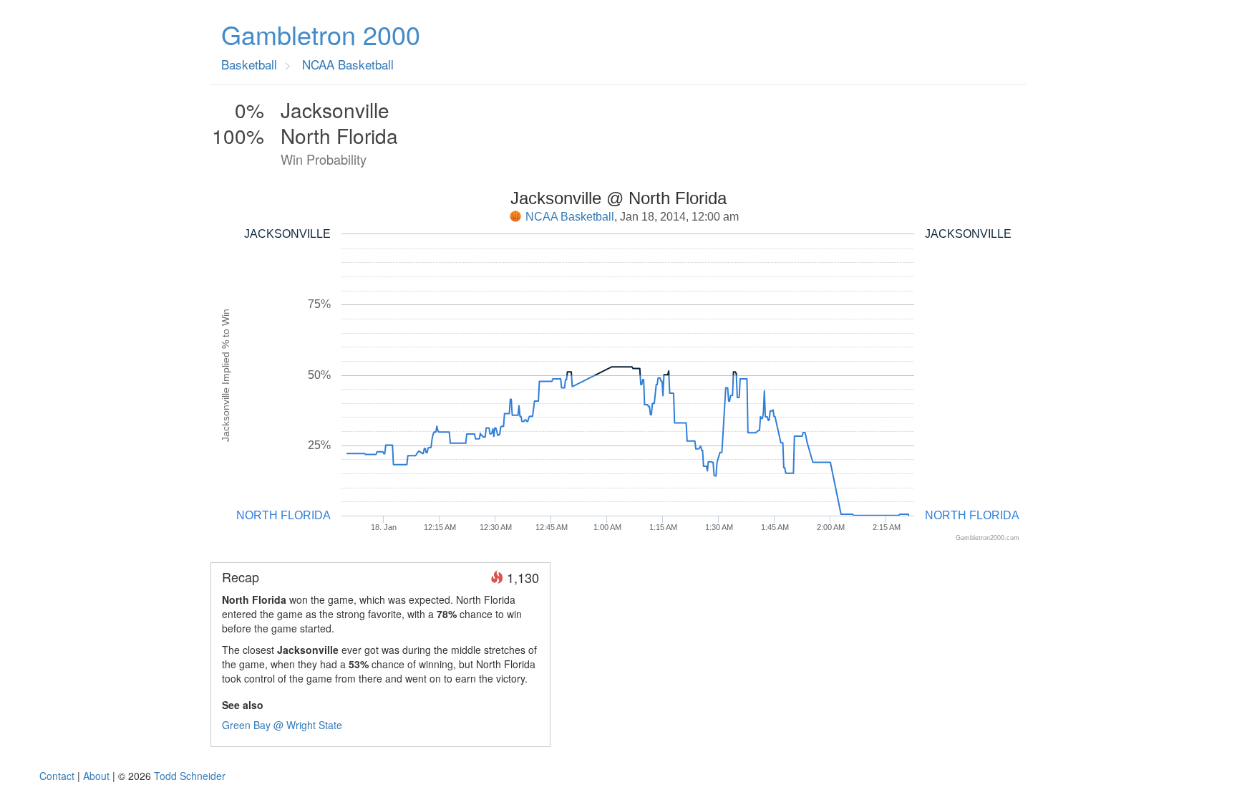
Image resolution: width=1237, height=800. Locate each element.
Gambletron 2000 (320, 34)
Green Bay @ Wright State (282, 725)
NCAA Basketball (569, 217)
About (96, 775)
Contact (56, 775)
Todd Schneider (189, 775)
